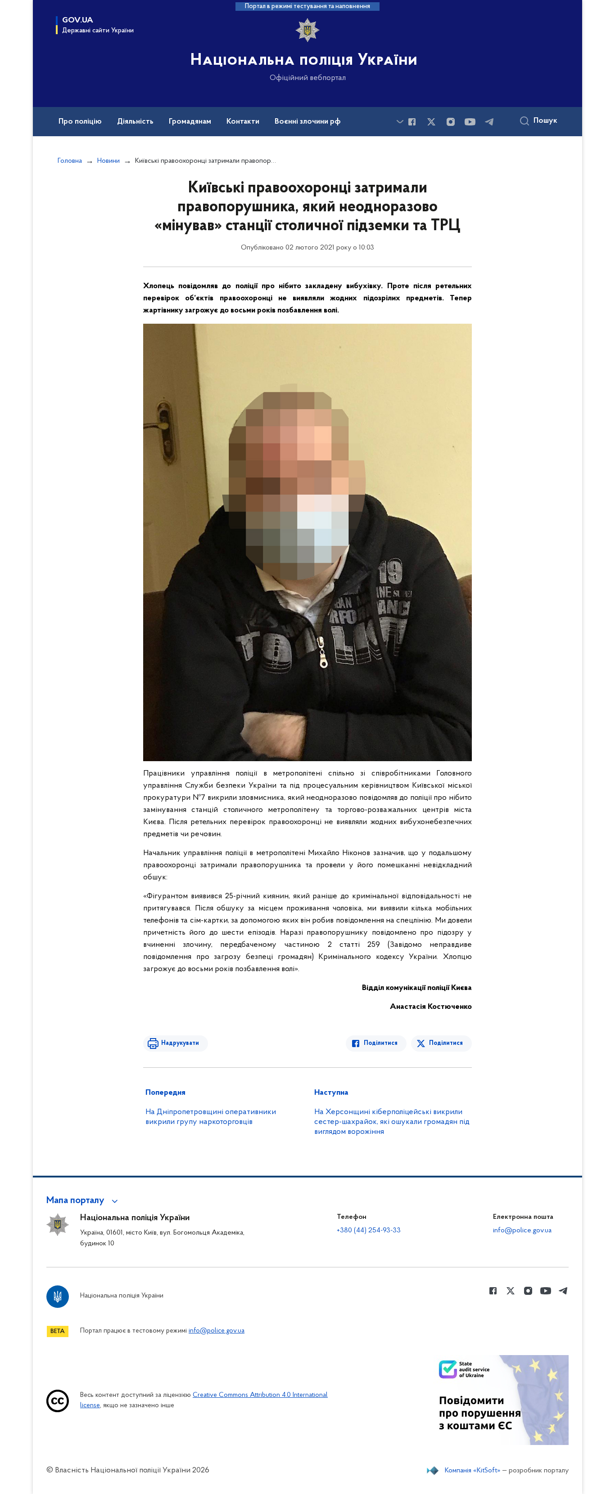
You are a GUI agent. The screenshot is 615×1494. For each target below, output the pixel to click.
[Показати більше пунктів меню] (400, 121)
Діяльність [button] (135, 122)
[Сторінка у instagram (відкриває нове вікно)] (450, 121)
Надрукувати (180, 1043)
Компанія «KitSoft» (473, 1470)
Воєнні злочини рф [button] (308, 122)
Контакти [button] (242, 122)
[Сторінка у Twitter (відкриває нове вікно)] (431, 121)
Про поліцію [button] (80, 122)
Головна (70, 161)
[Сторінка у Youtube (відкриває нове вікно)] (470, 121)
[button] (83, 1200)
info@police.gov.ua (522, 1230)
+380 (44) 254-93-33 (369, 1230)
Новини (108, 161)
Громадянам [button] (190, 122)
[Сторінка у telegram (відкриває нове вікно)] (489, 121)
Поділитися (381, 1043)
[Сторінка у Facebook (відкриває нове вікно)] (412, 121)
